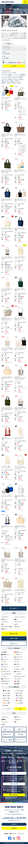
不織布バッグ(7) (5, 81)
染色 (2, 624)
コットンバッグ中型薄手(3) (19, 74)
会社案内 (6, 833)
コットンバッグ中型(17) (6, 76)
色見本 (14, 713)
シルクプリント (4, 617)
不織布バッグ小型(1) (14, 81)
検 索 (20, 708)
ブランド (4, 51)
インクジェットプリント (19, 617)
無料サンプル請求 (14, 783)
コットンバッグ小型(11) (6, 74)
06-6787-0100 (15, 767)
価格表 (14, 613)
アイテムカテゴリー (6, 46)
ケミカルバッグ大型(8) (18, 79)
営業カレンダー (13, 833)
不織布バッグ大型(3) (16, 82)
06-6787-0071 (21, 818)
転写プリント (4, 619)
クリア (7, 708)
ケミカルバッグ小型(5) (16, 77)
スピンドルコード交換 (6, 626)
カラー (4, 60)
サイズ (4, 56)
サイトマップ (21, 833)
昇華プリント (4, 629)
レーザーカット (4, 621)
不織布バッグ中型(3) (6, 82)
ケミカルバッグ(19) (5, 77)
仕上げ (15, 624)
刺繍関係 (3, 719)
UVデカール (17, 626)
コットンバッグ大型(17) (18, 76)
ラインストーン (17, 621)
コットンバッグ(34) (11, 72)
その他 (2, 724)
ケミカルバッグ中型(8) (6, 79)
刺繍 (15, 619)
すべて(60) (3, 72)
